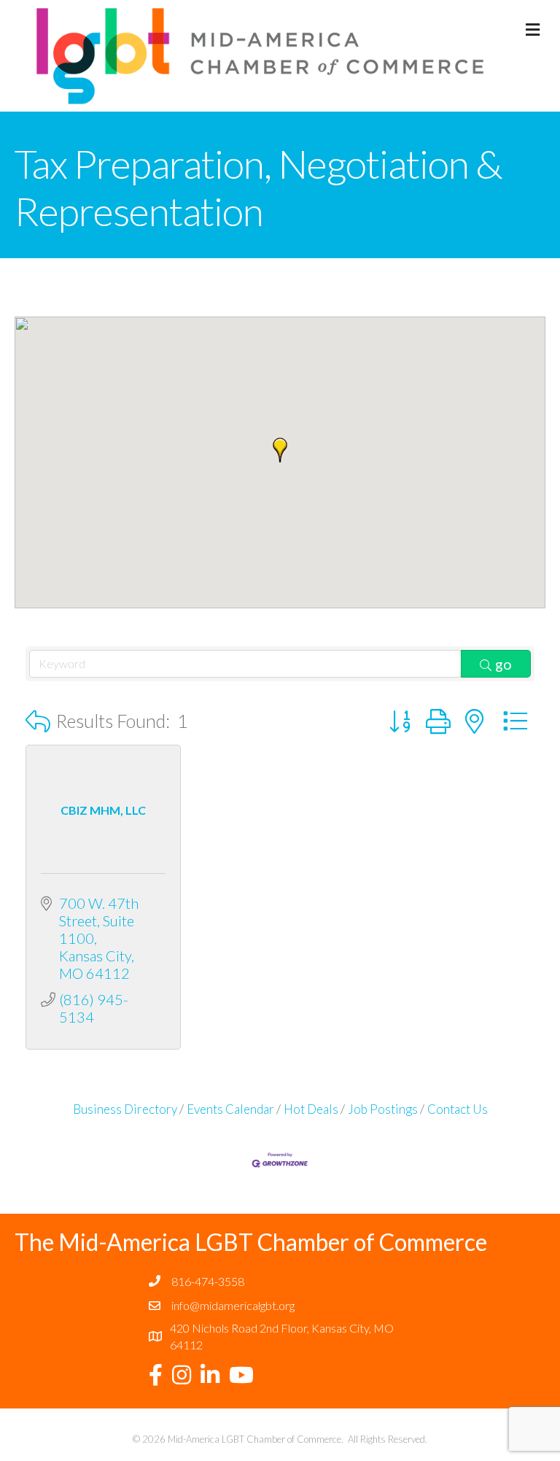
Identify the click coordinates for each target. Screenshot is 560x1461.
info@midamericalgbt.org (233, 1305)
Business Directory (125, 1109)
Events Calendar (230, 1109)
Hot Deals (311, 1109)
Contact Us (457, 1109)
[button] (280, 450)
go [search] (503, 664)
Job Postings (383, 1109)
